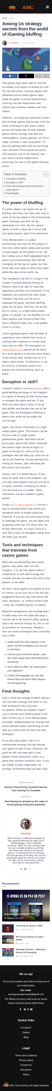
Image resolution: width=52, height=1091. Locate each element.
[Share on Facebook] (10, 76)
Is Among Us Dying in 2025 (29, 925)
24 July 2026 (23, 943)
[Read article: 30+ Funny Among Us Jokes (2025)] (8, 939)
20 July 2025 (28, 43)
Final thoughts (12, 193)
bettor (39, 388)
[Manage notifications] (6, 1084)
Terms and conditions (26, 1055)
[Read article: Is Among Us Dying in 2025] (8, 928)
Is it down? (26, 1027)
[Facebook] (20, 1009)
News (11, 18)
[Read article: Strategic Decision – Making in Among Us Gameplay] (8, 952)
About (26, 1074)
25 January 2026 (25, 930)
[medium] (31, 1009)
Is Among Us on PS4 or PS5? (19, 914)
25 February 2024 (14, 918)
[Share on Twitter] (26, 76)
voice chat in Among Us (23, 504)
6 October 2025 (25, 956)
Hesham (14, 43)
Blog (26, 1037)
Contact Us (26, 1065)
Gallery (26, 1032)
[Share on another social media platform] (42, 76)
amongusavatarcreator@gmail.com (26, 994)
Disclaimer (26, 1070)
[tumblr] (28, 1009)
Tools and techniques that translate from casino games (24, 188)
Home (4, 18)
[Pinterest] (25, 1009)
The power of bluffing (15, 178)
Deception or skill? (14, 182)
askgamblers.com (12, 349)
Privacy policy (26, 1060)
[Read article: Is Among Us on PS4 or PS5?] (26, 907)
